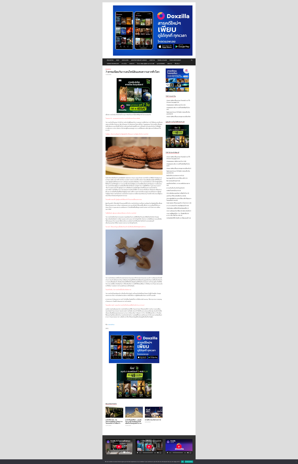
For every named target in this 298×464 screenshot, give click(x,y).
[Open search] (192, 60)
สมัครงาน (169, 63)
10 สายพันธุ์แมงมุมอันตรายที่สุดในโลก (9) (177, 193)
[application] (149, 446)
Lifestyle (152, 60)
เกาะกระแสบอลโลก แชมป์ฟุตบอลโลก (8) (177, 205)
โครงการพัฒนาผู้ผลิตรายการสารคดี (145, 63)
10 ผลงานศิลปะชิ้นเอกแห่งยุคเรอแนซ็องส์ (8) (178, 116)
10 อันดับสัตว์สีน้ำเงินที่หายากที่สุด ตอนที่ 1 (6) (178, 218)
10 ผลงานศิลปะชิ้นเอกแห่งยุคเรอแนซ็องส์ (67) (178, 168)
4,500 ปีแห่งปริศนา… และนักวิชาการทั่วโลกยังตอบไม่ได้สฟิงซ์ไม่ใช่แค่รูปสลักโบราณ (133, 421)
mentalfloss (111, 324)
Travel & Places (162, 60)
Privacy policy (188, 461)
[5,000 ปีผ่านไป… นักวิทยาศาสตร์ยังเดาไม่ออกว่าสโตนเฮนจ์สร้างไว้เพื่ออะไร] (114, 412)
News (117, 60)
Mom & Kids (125, 60)
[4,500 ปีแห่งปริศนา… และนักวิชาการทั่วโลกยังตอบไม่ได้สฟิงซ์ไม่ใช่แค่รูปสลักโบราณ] (134, 412)
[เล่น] (137, 452)
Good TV (131, 63)
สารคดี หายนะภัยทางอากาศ (153, 420)
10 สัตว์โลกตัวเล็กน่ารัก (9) (173, 190)
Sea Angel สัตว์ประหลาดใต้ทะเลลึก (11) (176, 178)
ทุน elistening (161, 63)
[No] (296, 461)
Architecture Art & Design (139, 60)
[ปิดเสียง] (158, 452)
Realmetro (110, 60)
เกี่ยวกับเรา (177, 63)
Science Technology (113, 63)
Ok (182, 461)
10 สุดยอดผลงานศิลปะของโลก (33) (175, 105)
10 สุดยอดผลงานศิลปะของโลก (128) (176, 161)
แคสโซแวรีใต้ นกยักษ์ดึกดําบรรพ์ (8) (176, 196)
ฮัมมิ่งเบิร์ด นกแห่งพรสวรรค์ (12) (175, 175)
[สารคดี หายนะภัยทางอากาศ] (154, 412)
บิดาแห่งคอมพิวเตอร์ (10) (173, 180)
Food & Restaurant (175, 60)
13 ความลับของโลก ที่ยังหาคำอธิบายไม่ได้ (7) (178, 211)
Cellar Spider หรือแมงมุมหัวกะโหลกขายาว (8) (178, 203)
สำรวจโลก (124, 63)
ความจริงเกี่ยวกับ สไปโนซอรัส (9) (175, 188)
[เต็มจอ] (160, 452)
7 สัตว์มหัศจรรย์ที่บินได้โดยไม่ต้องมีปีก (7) (177, 208)
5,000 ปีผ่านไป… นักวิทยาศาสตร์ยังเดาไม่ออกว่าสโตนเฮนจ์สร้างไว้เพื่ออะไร (114, 421)
